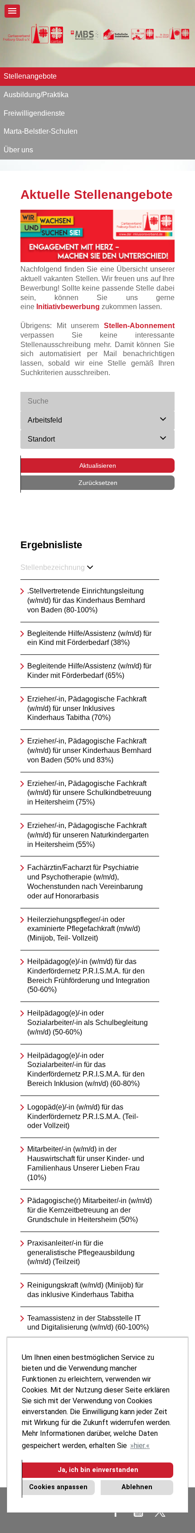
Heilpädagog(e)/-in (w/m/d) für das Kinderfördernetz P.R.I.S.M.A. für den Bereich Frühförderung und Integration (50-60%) (88, 975)
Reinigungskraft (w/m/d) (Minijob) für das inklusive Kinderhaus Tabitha (85, 1289)
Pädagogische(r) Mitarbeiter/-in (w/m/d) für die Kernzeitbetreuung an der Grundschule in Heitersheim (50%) (89, 1210)
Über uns (18, 150)
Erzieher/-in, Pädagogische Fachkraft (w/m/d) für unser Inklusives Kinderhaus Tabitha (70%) (86, 708)
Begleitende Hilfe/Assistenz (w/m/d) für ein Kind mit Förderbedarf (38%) (89, 638)
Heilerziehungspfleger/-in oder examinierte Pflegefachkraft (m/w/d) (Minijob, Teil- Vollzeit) (83, 929)
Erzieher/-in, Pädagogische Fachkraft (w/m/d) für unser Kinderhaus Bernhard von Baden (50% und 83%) (89, 750)
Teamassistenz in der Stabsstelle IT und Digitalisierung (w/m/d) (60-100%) (88, 1322)
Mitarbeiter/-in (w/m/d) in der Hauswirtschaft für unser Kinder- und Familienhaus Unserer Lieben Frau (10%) (85, 1163)
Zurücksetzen (97, 482)
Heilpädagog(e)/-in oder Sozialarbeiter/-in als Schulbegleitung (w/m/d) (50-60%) (87, 1022)
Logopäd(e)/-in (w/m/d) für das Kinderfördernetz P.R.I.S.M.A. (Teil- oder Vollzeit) (82, 1116)
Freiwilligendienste (34, 113)
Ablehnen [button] (137, 1487)
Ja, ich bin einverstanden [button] (98, 1470)
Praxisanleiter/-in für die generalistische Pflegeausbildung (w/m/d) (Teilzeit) (81, 1252)
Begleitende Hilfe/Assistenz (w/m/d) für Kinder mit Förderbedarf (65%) (89, 670)
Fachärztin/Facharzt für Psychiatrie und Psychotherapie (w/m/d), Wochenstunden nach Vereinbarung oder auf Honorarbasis (85, 881)
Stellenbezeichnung (52, 567)
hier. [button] (140, 1445)
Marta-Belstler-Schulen (41, 131)
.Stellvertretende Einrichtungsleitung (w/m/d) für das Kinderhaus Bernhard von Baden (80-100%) (86, 600)
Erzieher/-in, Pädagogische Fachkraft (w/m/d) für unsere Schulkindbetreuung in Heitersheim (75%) (89, 793)
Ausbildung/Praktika (36, 95)
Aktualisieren (97, 465)
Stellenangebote (30, 76)
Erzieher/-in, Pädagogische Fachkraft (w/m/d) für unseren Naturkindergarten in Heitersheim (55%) (88, 835)
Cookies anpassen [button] (58, 1487)
